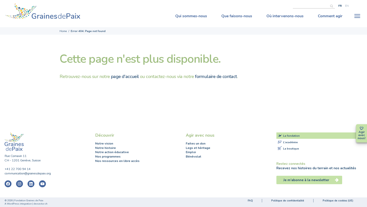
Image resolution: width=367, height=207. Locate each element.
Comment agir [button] (330, 16)
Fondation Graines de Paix (43, 12)
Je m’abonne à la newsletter (306, 180)
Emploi (191, 152)
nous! (361, 138)
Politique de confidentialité (287, 200)
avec (361, 135)
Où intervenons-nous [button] (285, 16)
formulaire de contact (216, 76)
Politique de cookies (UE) (338, 200)
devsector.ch (40, 203)
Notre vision (104, 143)
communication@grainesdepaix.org (28, 173)
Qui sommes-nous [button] (191, 16)
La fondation (291, 136)
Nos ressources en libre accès (117, 161)
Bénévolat (193, 156)
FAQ (250, 200)
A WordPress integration (18, 203)
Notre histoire (105, 148)
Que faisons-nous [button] (236, 16)
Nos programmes (108, 156)
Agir (362, 132)
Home (63, 31)
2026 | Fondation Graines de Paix (25, 200)
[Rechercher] (332, 5)
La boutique (291, 148)
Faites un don (195, 143)
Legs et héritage (198, 148)
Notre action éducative (112, 152)
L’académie (290, 142)
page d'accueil (125, 76)
